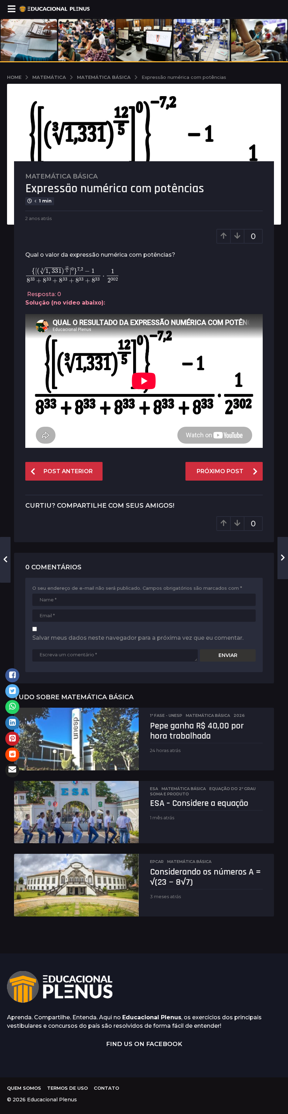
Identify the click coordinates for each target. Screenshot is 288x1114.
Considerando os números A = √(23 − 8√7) (205, 877)
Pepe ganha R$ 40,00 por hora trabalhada (197, 731)
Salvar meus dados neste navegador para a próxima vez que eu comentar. (137, 637)
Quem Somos (24, 1088)
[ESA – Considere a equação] (76, 812)
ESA (154, 789)
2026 (239, 715)
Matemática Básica (61, 176)
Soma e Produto (169, 794)
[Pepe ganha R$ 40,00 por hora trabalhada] (76, 739)
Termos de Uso (67, 1088)
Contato (106, 1088)
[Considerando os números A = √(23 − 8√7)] (76, 885)
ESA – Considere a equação (199, 803)
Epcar (157, 861)
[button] (11, 9)
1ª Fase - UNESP (166, 715)
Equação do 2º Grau (232, 789)
